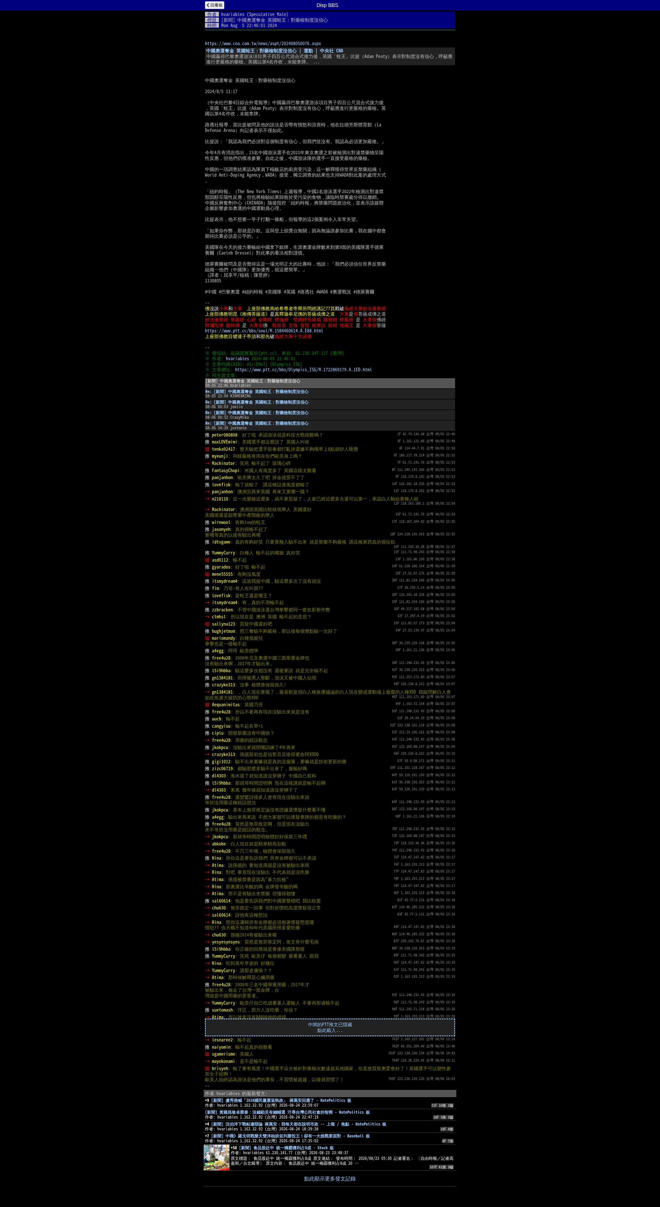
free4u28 (221, 657)
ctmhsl (219, 616)
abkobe (219, 843)
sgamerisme (223, 1054)
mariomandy (223, 638)
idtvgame (221, 541)
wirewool (221, 522)
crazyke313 (223, 684)
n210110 (220, 498)
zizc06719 (222, 768)
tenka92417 (223, 449)
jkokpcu (220, 747)
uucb (216, 718)
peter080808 (224, 434)
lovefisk (221, 484)
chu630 (219, 907)
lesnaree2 (222, 1039)
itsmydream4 (224, 581)
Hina (216, 858)
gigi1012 (221, 761)
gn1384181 (222, 677)
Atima (218, 865)
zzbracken (222, 609)
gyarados (221, 566)
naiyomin (221, 1047)
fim (215, 588)
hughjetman (223, 631)
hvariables (232, 14)
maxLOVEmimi (224, 441)
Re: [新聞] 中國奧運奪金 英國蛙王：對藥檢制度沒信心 (257, 391)
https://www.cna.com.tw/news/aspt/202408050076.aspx (263, 43)
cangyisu (221, 726)
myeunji (220, 456)
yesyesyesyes (226, 941)
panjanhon (222, 477)
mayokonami (223, 1061)
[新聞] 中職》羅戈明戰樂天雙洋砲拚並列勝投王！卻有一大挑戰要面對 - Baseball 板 (290, 1136)
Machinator (223, 463)
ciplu (218, 732)
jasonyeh (221, 529)
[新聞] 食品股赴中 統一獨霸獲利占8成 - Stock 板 (286, 1148)
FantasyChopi (226, 470)
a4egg (218, 650)
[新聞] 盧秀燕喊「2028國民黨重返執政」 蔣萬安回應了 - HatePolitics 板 (281, 1100)
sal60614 (221, 900)
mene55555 (222, 574)
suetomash (222, 1009)
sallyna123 (223, 623)
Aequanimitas (226, 704)
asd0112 (220, 559)
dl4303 (219, 775)
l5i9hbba (221, 670)
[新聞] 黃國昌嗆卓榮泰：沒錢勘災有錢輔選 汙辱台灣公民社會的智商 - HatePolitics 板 (287, 1112)
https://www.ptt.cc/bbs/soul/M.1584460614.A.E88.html (264, 330)
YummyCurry (223, 552)
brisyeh (220, 1068)
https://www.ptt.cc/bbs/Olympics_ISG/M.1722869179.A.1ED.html (303, 369)
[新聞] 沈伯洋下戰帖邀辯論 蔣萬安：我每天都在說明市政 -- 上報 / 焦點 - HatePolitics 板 (298, 1124)
